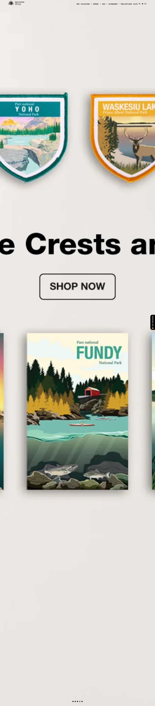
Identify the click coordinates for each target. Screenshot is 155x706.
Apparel (96, 4)
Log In (135, 4)
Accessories (113, 4)
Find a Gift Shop (126, 4)
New (78, 4)
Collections (85, 4)
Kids (103, 4)
